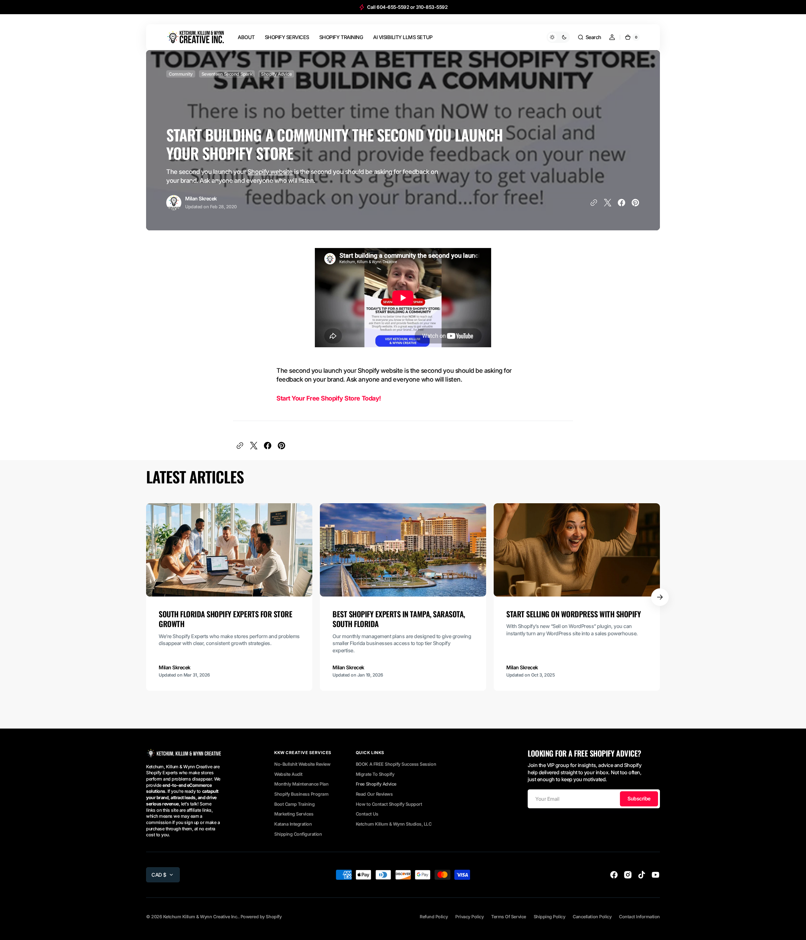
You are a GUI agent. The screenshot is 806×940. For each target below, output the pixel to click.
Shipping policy (549, 916)
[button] (589, 37)
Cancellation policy (592, 916)
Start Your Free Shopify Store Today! (328, 398)
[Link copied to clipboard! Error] (594, 203)
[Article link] (229, 597)
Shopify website (270, 172)
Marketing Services (293, 813)
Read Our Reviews (374, 794)
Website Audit (288, 774)
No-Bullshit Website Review (302, 764)
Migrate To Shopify (375, 774)
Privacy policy (469, 916)
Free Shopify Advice (376, 784)
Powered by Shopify (261, 916)
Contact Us (367, 813)
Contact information (639, 916)
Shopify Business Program (301, 794)
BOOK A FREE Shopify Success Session (396, 764)
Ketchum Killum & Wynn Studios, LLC (394, 824)
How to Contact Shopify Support (389, 804)
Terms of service (508, 916)
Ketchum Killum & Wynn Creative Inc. (200, 916)
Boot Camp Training (294, 804)
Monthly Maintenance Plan (301, 784)
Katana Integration (293, 824)
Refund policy (434, 916)
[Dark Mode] (558, 37)
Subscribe (638, 798)
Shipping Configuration (298, 834)
